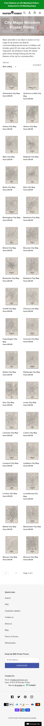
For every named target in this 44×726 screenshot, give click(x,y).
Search (8, 598)
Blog (6, 630)
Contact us (9, 617)
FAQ (7, 604)
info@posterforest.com (19, 680)
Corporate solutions (12, 611)
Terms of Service (11, 636)
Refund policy (10, 643)
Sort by (6, 63)
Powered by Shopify (29, 718)
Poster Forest (18, 718)
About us (8, 624)
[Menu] (39, 12)
